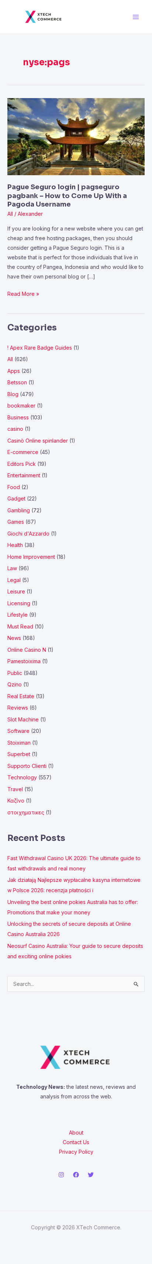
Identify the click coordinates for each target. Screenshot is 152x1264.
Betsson (17, 382)
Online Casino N (26, 650)
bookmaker (21, 405)
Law (12, 568)
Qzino (14, 684)
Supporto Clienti (26, 766)
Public (14, 673)
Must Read (20, 626)
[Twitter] (91, 1175)
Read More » (23, 293)
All (10, 214)
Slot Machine (23, 719)
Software (18, 731)
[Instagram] (61, 1175)
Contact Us (76, 1142)
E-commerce (22, 452)
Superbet (18, 754)
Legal (14, 580)
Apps (13, 371)
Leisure (16, 591)
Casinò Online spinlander (37, 440)
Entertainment (23, 475)
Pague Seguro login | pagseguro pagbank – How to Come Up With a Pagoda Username (67, 195)
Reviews (17, 707)
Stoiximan (19, 743)
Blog (12, 394)
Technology (22, 777)
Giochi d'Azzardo (28, 533)
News (14, 638)
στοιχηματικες (25, 812)
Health (15, 545)
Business (18, 417)
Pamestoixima (24, 661)
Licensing (18, 603)
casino (15, 429)
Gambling (18, 510)
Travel (15, 789)
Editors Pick (21, 464)
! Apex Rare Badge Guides (39, 347)
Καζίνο (15, 800)
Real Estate (20, 696)
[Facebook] (76, 1175)
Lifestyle (17, 615)
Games (15, 522)
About (76, 1132)
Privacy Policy (76, 1152)
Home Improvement (31, 557)
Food (13, 487)
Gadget (16, 498)
